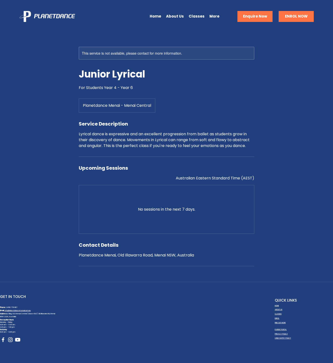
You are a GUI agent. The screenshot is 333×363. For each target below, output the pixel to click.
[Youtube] (18, 340)
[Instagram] (10, 340)
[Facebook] (3, 340)
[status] (215, 178)
